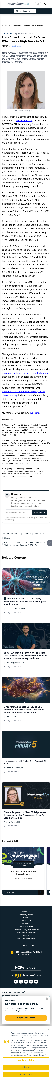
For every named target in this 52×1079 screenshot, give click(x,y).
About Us (26, 911)
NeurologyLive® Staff (15, 662)
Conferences (14, 26)
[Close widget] (47, 998)
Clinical (7, 538)
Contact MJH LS (26, 926)
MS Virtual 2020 (24, 120)
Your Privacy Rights (26, 938)
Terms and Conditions (26, 932)
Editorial (26, 917)
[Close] (49, 1029)
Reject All (26, 1067)
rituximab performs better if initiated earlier (25, 372)
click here (34, 412)
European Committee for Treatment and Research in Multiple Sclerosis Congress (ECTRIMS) (26, 543)
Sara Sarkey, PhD (13, 822)
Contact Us (26, 920)
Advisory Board (26, 914)
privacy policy (9, 520)
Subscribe (38, 512)
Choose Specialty (23, 11)
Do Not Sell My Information (26, 929)
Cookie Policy (44, 1055)
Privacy (26, 935)
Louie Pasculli (12, 716)
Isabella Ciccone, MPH (15, 608)
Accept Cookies (26, 1074)
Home (4, 26)
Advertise (26, 923)
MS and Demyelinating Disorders (17, 533)
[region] (26, 1052)
